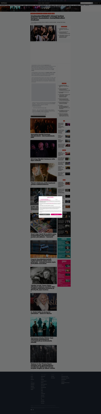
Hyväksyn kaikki (56, 214)
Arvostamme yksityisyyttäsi (44, 199)
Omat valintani (45, 214)
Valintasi (56, 199)
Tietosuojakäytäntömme (59, 216)
